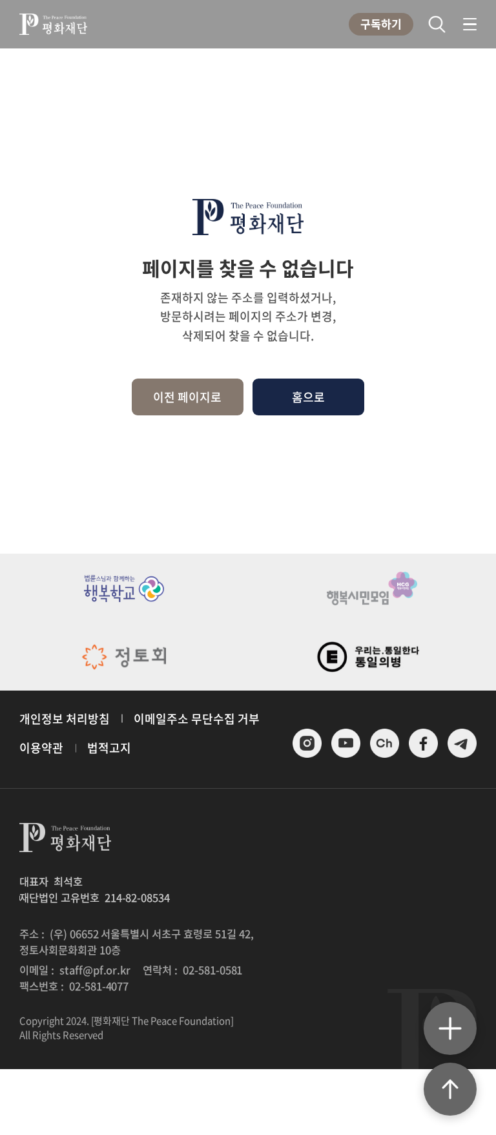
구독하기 (381, 24)
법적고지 (109, 747)
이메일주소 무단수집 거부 (197, 718)
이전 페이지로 (187, 397)
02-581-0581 (213, 969)
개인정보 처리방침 (64, 718)
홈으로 (308, 397)
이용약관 (41, 747)
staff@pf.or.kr (95, 969)
